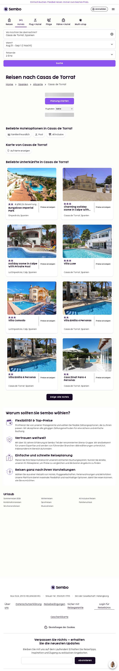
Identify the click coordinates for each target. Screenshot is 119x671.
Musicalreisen (47, 506)
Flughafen (49, 109)
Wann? (9, 43)
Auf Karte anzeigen (20, 151)
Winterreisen (47, 499)
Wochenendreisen (11, 506)
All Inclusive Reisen (87, 499)
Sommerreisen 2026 (12, 499)
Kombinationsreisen (12, 502)
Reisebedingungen (54, 604)
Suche (59, 63)
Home (9, 84)
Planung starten (59, 101)
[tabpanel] (59, 48)
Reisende (10, 53)
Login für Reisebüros (104, 606)
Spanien (23, 84)
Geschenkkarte (59, 617)
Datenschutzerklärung (29, 604)
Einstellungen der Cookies (62, 627)
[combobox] (57, 35)
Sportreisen (46, 502)
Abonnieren (85, 660)
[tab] (9, 22)
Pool (40, 134)
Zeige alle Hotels (59, 397)
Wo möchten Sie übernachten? (21, 32)
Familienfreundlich (20, 134)
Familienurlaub (85, 502)
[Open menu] (113, 9)
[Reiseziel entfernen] (112, 34)
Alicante (38, 84)
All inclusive (58, 134)
